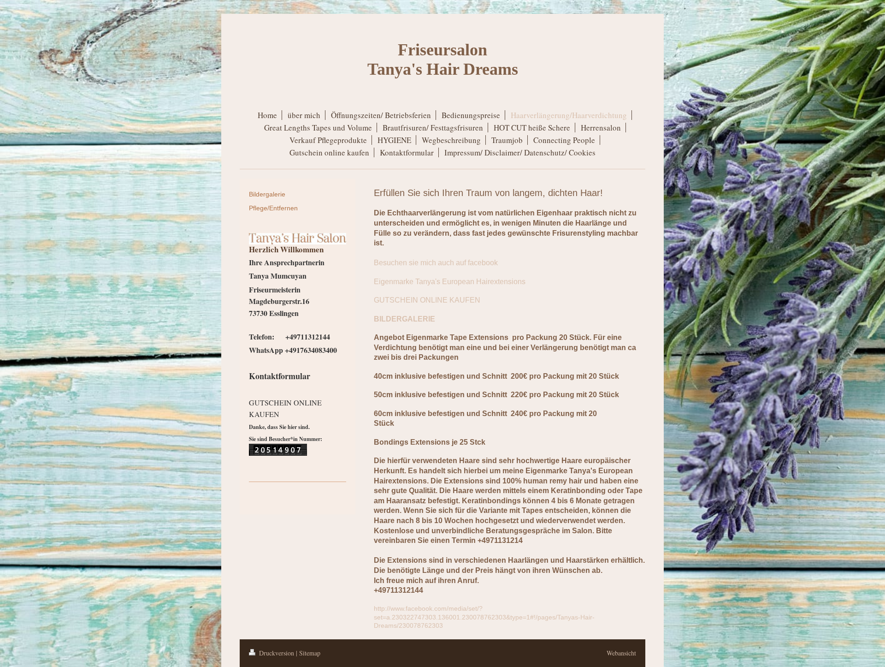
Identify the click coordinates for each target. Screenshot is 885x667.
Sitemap (309, 653)
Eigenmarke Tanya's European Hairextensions (449, 282)
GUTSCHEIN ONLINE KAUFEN (427, 300)
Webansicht (621, 653)
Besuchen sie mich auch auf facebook (436, 263)
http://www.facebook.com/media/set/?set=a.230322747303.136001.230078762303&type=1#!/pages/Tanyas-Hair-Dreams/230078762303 (484, 617)
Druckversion (276, 653)
